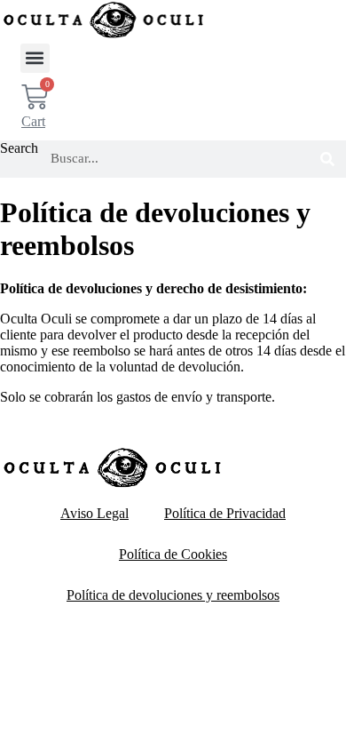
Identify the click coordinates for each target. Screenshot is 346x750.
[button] (35, 58)
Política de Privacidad (225, 513)
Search (19, 148)
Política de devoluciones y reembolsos (173, 594)
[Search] (327, 159)
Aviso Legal (94, 513)
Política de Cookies (173, 554)
